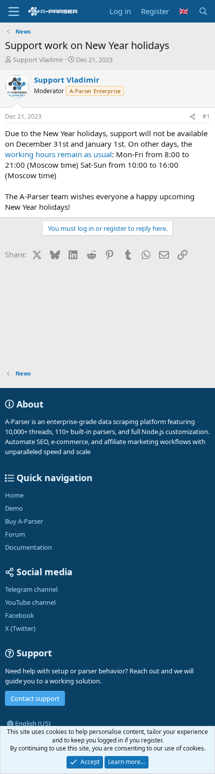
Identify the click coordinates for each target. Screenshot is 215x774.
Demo (14, 508)
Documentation (28, 547)
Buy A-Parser (24, 521)
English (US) (32, 723)
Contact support (35, 698)
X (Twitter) (20, 628)
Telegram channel (31, 589)
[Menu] (14, 12)
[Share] (192, 117)
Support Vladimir (38, 59)
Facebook (19, 615)
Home (14, 495)
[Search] (203, 11)
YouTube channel (30, 602)
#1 (206, 116)
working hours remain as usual (58, 154)
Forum (15, 534)
